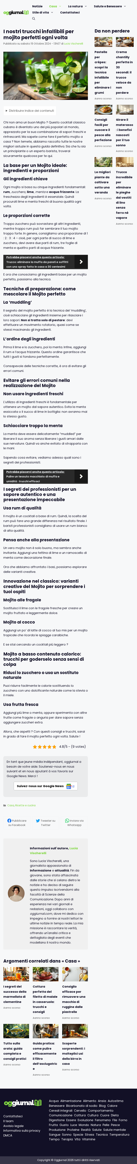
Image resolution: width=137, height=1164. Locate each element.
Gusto (64, 1125)
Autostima (115, 1101)
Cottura (80, 1115)
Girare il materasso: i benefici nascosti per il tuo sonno (124, 132)
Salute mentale (114, 1130)
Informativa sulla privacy (21, 1131)
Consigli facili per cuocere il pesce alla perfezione (103, 130)
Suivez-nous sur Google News (40, 786)
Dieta (115, 1115)
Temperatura (119, 1134)
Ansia (102, 1101)
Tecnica (102, 1134)
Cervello (80, 1110)
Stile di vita (40, 13)
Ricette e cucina (25, 805)
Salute (97, 1130)
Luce (73, 1125)
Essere (71, 1120)
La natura (75, 6)
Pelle (106, 1125)
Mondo (84, 1125)
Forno (123, 1120)
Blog (102, 1106)
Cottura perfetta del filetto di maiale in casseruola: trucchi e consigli (45, 999)
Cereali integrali (60, 1110)
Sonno (67, 1134)
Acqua (54, 1101)
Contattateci (70, 13)
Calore (112, 1106)
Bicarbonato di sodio (81, 1106)
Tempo (54, 1139)
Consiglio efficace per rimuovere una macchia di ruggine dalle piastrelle (73, 999)
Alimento (89, 1101)
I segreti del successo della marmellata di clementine (14, 994)
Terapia (67, 1139)
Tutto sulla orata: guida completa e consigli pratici (14, 1051)
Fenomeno (103, 1120)
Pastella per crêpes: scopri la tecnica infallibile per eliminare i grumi (103, 72)
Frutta (53, 1125)
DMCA (7, 1135)
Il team (8, 1121)
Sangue (54, 1134)
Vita (77, 1139)
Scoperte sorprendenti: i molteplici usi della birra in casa (73, 1054)
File (114, 1120)
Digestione (57, 1120)
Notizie (37, 6)
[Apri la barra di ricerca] (33, 19)
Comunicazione (60, 1115)
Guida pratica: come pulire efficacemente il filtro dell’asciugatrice (45, 1056)
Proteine (73, 1130)
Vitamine (88, 1139)
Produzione (57, 1130)
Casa (53, 6)
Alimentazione (70, 1101)
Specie (78, 1134)
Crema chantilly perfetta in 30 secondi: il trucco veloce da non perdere (124, 72)
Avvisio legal (12, 1126)
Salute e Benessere (108, 6)
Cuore (104, 1115)
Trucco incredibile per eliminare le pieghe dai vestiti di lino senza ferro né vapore (124, 195)
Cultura (92, 1115)
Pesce (115, 1125)
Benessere (56, 1106)
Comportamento (100, 1110)
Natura (96, 1125)
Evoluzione (85, 1120)
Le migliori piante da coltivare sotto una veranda (103, 182)
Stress (89, 1134)
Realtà (86, 1130)
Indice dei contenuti (31, 110)
